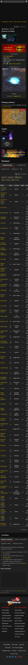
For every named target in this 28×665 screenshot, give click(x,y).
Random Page (6, 650)
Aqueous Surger (2, 295)
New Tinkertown (16, 491)
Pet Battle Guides (19, 626)
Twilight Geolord (2, 503)
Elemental (23, 21)
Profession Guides (7, 620)
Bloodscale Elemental (3, 274)
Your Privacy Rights (17, 647)
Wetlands (16, 398)
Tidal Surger (3, 290)
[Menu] (1, 1)
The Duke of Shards (3, 200)
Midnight (4, 631)
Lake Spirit (3, 259)
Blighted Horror (2, 238)
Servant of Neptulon (3, 419)
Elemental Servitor (2, 440)
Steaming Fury (4, 228)
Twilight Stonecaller (3, 510)
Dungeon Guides (19, 615)
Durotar (16, 476)
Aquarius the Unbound (3, 311)
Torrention (3, 455)
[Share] (26, 1)
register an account (21, 590)
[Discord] (7, 657)
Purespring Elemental (3, 217)
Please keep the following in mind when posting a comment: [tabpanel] (14, 569)
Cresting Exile (3, 414)
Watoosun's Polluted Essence (3, 269)
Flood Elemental (2, 398)
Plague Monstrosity (3, 253)
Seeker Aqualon (2, 393)
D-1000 (2, 461)
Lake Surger (3, 306)
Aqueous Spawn (2, 264)
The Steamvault (16, 290)
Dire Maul (16, 212)
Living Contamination (4, 492)
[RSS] (21, 657)
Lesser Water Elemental (3, 285)
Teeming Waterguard (3, 476)
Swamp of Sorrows (16, 217)
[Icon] (4, 36)
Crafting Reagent (8, 56)
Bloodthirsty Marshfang (3, 378)
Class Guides (5, 610)
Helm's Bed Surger (3, 481)
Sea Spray (2, 404)
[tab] (7, 165)
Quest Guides (18, 620)
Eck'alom (2, 362)
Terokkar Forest (6, 107)
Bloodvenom (3, 466)
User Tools (15, 644)
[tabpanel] (14, 352)
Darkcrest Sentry (2, 357)
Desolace (16, 419)
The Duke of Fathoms (3, 193)
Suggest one (17, 96)
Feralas (16, 368)
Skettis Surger (3, 326)
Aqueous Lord (4, 321)
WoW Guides (5, 607)
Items (10, 21)
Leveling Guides (6, 615)
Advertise (8, 647)
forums (22, 563)
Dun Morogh (16, 482)
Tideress (2, 388)
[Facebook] (15, 657)
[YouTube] (18, 657)
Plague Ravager (2, 409)
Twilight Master (2, 497)
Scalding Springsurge (3, 248)
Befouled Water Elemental (2, 435)
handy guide (6, 557)
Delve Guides (5, 613)
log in (14, 590)
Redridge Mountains (16, 393)
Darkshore (16, 445)
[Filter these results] (19, 174)
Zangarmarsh (16, 275)
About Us (21, 644)
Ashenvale (16, 362)
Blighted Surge (4, 373)
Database (5, 21)
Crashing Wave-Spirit (3, 243)
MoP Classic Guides (20, 607)
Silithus (16, 189)
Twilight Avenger (2, 516)
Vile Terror (3, 450)
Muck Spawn (3, 300)
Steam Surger (3, 316)
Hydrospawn (5, 212)
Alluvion (2, 347)
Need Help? (7, 644)
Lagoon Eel (3, 429)
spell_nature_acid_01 (14, 64)
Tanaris (16, 342)
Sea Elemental (4, 368)
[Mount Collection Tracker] (14, 153)
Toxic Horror (3, 207)
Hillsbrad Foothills (16, 460)
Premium (14, 650)
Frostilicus (3, 233)
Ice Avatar (3, 223)
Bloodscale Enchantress (3, 524)
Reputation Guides (20, 623)
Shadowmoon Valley (16, 331)
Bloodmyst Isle (16, 383)
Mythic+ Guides (6, 618)
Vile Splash (3, 352)
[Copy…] (16, 174)
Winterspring (16, 223)
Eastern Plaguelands (16, 238)
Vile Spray (2, 445)
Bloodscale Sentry (3, 336)
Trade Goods (17, 21)
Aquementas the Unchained (4, 342)
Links (17, 26)
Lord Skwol (3, 188)
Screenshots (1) (14, 67)
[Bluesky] (13, 657)
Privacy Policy (22, 650)
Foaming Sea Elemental (3, 486)
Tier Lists (4, 628)
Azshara (19, 105)
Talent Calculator (7, 626)
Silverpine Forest (16, 311)
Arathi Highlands (16, 414)
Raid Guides (5, 623)
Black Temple (16, 264)
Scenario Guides (19, 628)
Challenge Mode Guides (21, 631)
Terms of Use (14, 653)
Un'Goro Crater (16, 228)
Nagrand (16, 243)
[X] (10, 657)
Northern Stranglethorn (16, 285)
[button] (15, 116)
